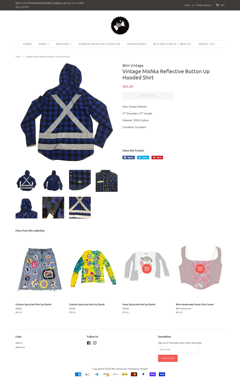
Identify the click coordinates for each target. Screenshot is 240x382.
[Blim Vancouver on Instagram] (94, 343)
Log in (187, 5)
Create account (203, 5)
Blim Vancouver (119, 368)
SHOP (43, 44)
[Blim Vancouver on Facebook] (89, 343)
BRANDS (63, 44)
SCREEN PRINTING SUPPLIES (99, 44)
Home (27, 44)
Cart (222, 5)
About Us (206, 44)
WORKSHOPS (137, 44)
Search (19, 342)
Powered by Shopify (138, 368)
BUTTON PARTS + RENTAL (172, 44)
